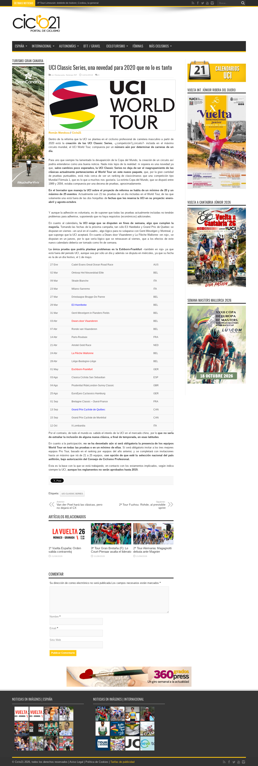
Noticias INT (71, 75)
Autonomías (67, 46)
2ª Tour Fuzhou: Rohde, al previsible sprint (142, 505)
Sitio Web (55, 639)
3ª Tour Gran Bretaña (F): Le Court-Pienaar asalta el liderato (111, 549)
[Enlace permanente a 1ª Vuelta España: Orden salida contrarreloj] (69, 543)
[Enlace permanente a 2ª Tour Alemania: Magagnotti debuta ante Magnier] (153, 543)
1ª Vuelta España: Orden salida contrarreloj (65, 549)
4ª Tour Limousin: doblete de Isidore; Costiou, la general (68, 3)
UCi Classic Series (72, 493)
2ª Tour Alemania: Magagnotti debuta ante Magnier (152, 549)
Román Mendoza (59, 132)
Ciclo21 (76, 132)
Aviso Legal (76, 761)
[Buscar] (243, 3)
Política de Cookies (96, 761)
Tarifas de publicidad (122, 761)
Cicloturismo (115, 46)
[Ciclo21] (36, 31)
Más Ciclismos (159, 46)
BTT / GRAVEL (91, 46)
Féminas (138, 46)
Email (53, 628)
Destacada (60, 75)
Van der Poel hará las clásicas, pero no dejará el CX (79, 505)
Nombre (54, 616)
